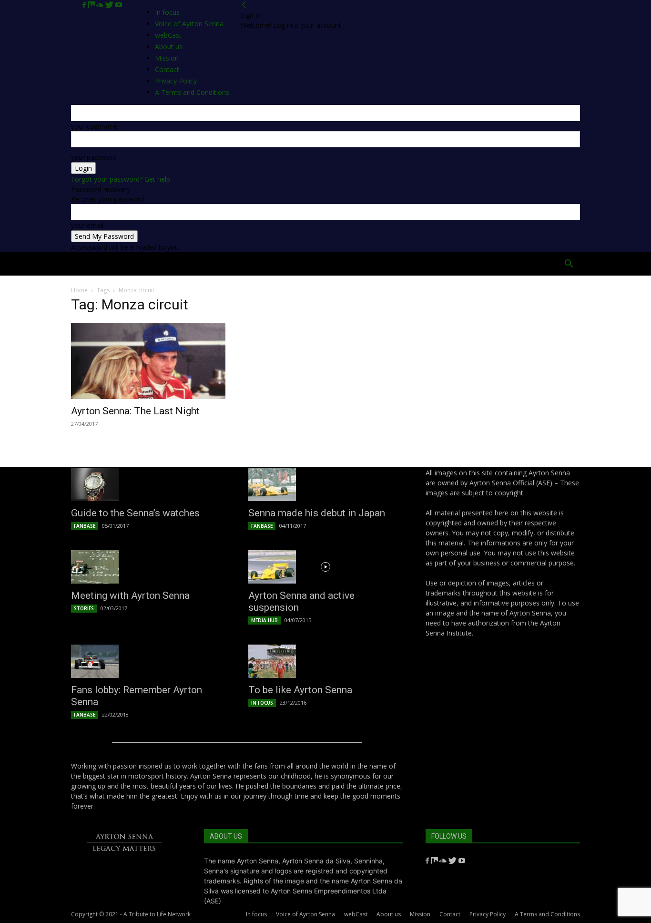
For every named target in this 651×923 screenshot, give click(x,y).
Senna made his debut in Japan (316, 513)
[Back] (244, 5)
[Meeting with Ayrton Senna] (148, 567)
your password (94, 157)
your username (94, 126)
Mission (420, 914)
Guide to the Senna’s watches (135, 513)
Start (122, 263)
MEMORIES (431, 263)
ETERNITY (163, 263)
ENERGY (337, 263)
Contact (449, 914)
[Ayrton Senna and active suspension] (325, 567)
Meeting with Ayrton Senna (130, 595)
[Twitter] (110, 5)
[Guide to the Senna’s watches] (148, 484)
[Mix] (92, 5)
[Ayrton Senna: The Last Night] (148, 361)
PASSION (207, 263)
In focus (167, 12)
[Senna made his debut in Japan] (325, 484)
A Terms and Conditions (547, 914)
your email (87, 225)
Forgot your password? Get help (120, 179)
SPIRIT (245, 263)
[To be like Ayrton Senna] (325, 661)
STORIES (84, 608)
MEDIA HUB (264, 620)
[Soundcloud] (100, 5)
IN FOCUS (262, 702)
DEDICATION (290, 263)
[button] (568, 264)
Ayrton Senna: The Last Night (135, 411)
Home (88, 263)
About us (388, 914)
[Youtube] (118, 5)
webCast (355, 914)
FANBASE (84, 526)
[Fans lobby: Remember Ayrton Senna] (148, 661)
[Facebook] (85, 5)
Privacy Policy (487, 914)
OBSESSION (381, 263)
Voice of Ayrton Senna (189, 23)
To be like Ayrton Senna (300, 690)
